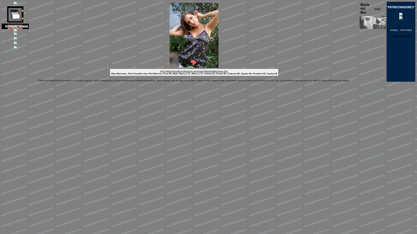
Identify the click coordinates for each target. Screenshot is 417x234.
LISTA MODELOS (401, 36)
